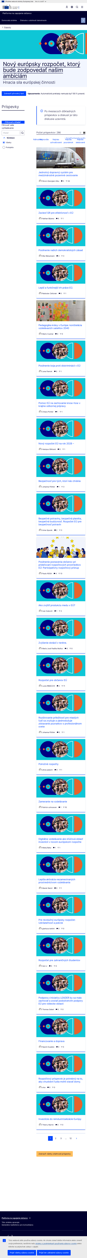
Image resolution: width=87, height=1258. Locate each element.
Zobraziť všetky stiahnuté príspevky (55, 1154)
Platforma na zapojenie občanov (15, 1218)
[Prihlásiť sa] (67, 7)
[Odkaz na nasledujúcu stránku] (76, 1138)
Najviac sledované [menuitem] (80, 141)
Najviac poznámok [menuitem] (68, 141)
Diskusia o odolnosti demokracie (33, 20)
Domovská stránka (9, 20)
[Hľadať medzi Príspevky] (22, 132)
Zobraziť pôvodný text (14, 93)
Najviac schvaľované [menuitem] (56, 141)
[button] (13, 137)
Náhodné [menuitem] (38, 139)
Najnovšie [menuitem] (46, 139)
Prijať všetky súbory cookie (22, 1253)
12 (71, 1138)
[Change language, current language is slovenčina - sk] (72, 7)
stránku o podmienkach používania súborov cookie (56, 1243)
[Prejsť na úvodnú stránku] (13, 6)
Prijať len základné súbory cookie (54, 1253)
